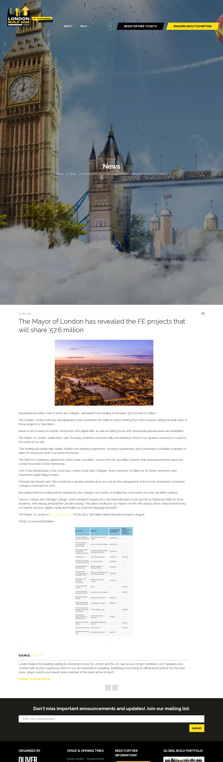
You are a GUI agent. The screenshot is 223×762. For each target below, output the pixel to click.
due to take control (61, 514)
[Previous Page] (108, 688)
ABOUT (68, 26)
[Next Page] (115, 688)
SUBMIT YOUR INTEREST (35, 679)
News (73, 173)
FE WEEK (37, 655)
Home (60, 173)
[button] (85, 26)
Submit (197, 728)
